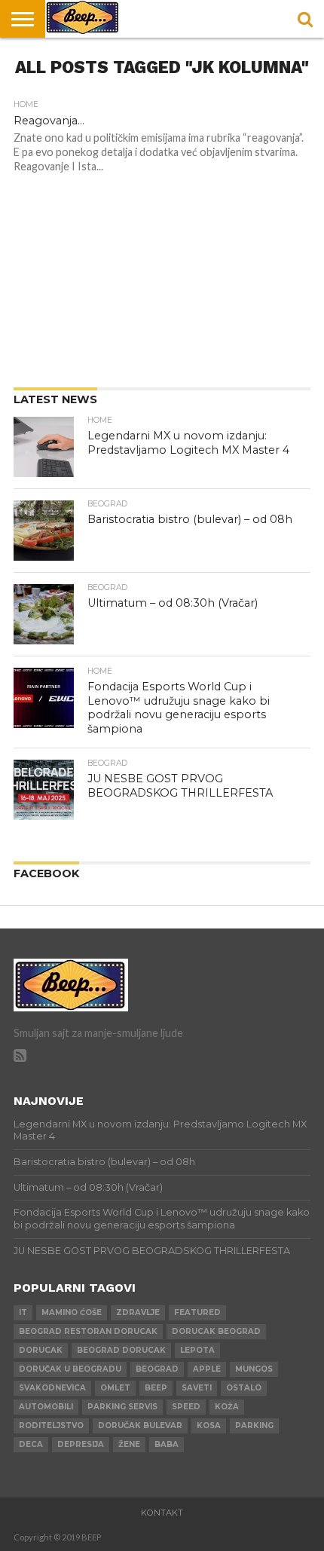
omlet (115, 1388)
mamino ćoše (71, 1312)
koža (227, 1407)
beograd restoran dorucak (88, 1331)
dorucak (41, 1350)
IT (23, 1312)
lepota (197, 1350)
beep (156, 1388)
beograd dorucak (121, 1350)
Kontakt (162, 1512)
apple (207, 1369)
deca (31, 1444)
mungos (254, 1369)
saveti (197, 1388)
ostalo (243, 1388)
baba (166, 1444)
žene (129, 1444)
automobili (46, 1407)
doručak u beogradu (70, 1369)
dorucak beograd (216, 1331)
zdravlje (138, 1312)
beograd (157, 1369)
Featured (197, 1312)
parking (254, 1425)
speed (186, 1407)
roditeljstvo (51, 1425)
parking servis (122, 1407)
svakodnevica (52, 1388)
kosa (209, 1425)
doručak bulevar (140, 1425)
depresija (80, 1444)
